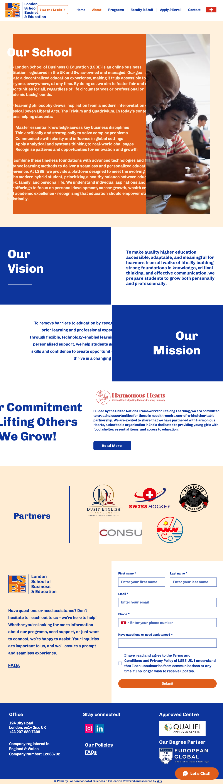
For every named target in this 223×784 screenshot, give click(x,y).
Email (123, 594)
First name (127, 573)
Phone (124, 614)
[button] (211, 9)
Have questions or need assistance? (145, 635)
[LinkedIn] (99, 728)
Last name (178, 573)
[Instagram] (89, 728)
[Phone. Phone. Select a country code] (125, 623)
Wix (159, 781)
